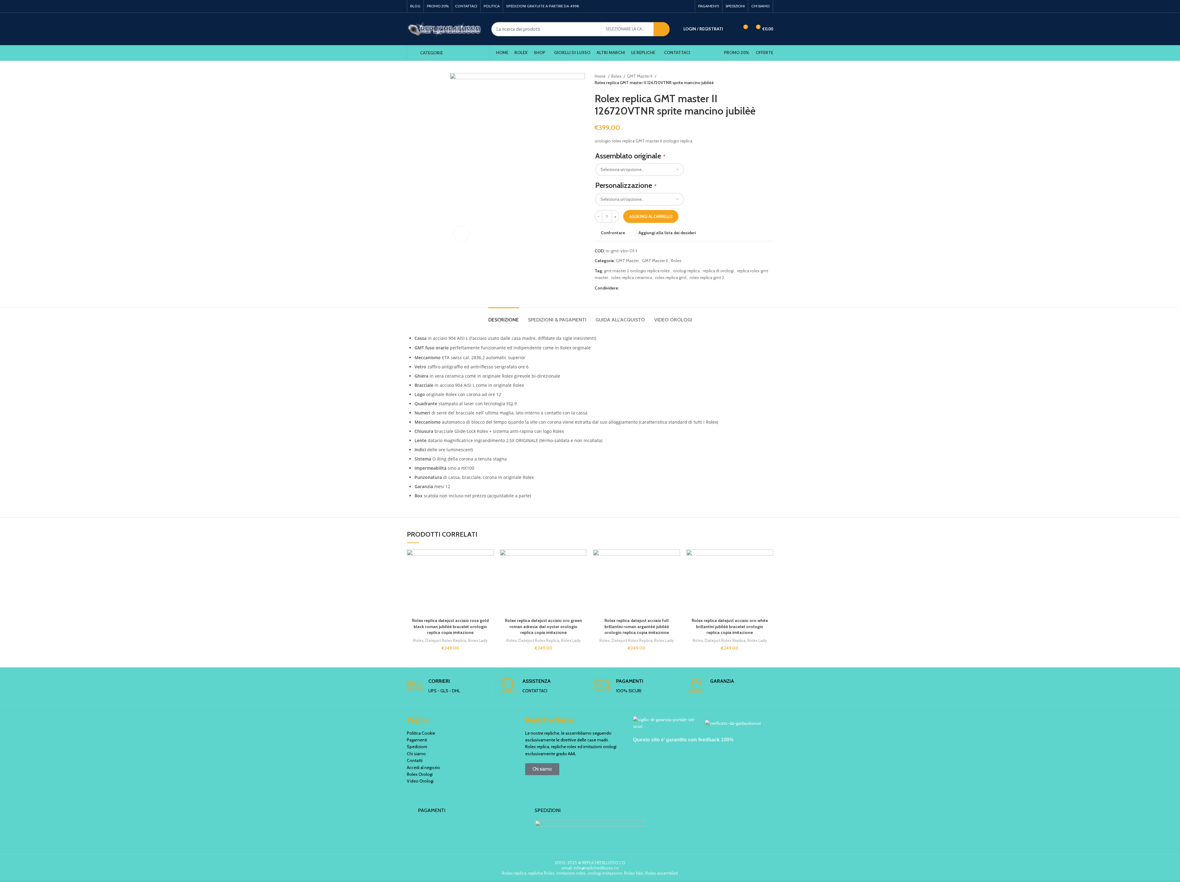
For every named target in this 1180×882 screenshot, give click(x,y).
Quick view (489, 587)
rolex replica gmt (670, 277)
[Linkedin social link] (645, 288)
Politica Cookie (421, 733)
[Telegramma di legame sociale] (652, 288)
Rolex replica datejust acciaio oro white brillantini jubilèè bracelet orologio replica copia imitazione (730, 626)
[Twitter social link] (631, 288)
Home (601, 76)
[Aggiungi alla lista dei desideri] (489, 559)
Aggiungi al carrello (650, 216)
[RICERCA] (662, 29)
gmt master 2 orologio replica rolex (637, 271)
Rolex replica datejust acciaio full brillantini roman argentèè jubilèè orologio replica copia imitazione (636, 626)
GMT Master (627, 260)
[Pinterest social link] (638, 288)
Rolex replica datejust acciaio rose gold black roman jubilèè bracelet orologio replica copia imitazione (450, 626)
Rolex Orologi (420, 774)
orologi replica (686, 271)
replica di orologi (718, 271)
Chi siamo (416, 753)
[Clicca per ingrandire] (461, 233)
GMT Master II (640, 76)
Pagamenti (417, 740)
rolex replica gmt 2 (707, 277)
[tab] (503, 316)
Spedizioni (417, 746)
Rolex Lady (478, 640)
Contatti (415, 760)
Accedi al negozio (423, 767)
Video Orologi (420, 781)
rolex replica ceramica (631, 277)
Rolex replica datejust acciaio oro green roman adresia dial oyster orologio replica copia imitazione (543, 626)
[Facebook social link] (623, 288)
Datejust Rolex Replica (445, 640)
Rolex (616, 76)
